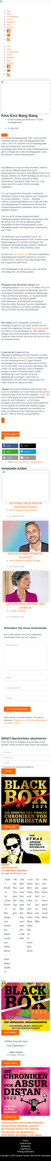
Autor (8, 13)
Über (8, 11)
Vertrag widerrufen (25, 1151)
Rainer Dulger (25, 287)
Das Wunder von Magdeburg (17, 1132)
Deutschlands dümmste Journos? (20, 1126)
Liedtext (42, 394)
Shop (8, 24)
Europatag (22, 357)
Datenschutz (25, 1143)
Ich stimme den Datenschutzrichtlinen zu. (19, 767)
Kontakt (9, 27)
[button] (10, 446)
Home (25, 1140)
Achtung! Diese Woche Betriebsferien (22, 1122)
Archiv (9, 19)
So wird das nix (21, 254)
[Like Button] (4, 135)
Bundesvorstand (38, 328)
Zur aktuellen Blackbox (14, 870)
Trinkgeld (10, 22)
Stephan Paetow (37, 462)
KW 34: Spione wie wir (9, 866)
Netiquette (25, 1146)
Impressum (25, 1149)
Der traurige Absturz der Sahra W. (20, 1129)
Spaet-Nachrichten (22, 462)
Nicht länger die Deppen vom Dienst (21, 1135)
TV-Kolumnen (12, 16)
